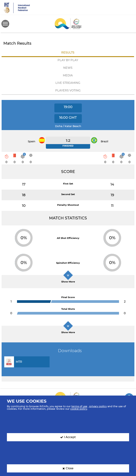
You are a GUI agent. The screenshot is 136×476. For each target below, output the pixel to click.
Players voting (68, 90)
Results (67, 52)
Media (68, 75)
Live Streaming (67, 83)
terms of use (79, 406)
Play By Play (68, 60)
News (67, 67)
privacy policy (98, 406)
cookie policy (78, 408)
